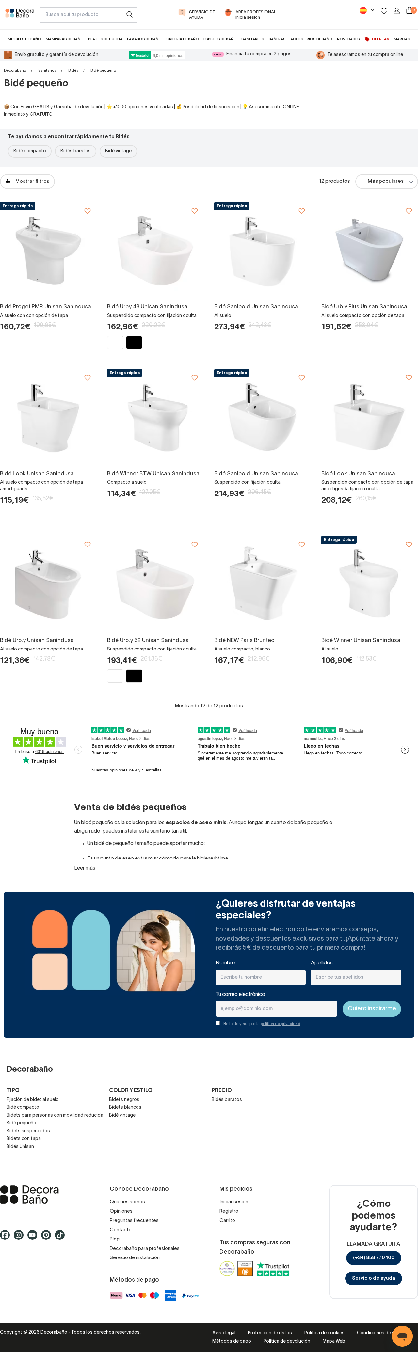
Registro (228, 1211)
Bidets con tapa (24, 1139)
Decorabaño (15, 70)
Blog (115, 1239)
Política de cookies (324, 1333)
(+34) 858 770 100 (373, 1258)
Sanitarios (47, 70)
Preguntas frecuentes (134, 1220)
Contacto (121, 1230)
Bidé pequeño (21, 1123)
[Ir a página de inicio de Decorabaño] (19, 17)
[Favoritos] (384, 11)
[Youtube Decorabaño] (34, 1238)
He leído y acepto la (261, 1024)
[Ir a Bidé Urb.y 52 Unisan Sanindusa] (155, 584)
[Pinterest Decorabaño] (48, 1238)
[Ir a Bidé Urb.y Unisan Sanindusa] (48, 584)
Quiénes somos (127, 1202)
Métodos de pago (231, 1341)
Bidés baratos (75, 151)
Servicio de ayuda (373, 1278)
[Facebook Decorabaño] (7, 1238)
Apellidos (322, 963)
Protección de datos (270, 1333)
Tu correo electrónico (240, 994)
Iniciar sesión (233, 1202)
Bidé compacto (29, 151)
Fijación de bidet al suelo (33, 1100)
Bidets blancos (125, 1107)
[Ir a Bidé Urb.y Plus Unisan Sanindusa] (369, 250)
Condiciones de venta (380, 1333)
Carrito (227, 1220)
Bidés (73, 70)
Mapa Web (334, 1341)
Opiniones (121, 1211)
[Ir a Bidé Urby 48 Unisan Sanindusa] (155, 250)
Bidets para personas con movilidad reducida (55, 1115)
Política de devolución (287, 1341)
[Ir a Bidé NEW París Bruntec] (262, 584)
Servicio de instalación (135, 1258)
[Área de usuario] (397, 11)
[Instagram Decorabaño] (20, 1238)
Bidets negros (124, 1100)
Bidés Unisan (20, 1147)
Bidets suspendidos (28, 1131)
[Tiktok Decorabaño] (62, 1238)
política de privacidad (280, 1024)
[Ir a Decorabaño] (44, 1194)
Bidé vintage (118, 151)
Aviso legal (223, 1333)
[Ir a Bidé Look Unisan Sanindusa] (48, 417)
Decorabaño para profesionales (145, 1248)
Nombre (225, 963)
